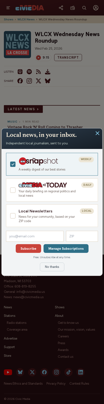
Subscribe (28, 248)
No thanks (52, 267)
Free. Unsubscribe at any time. (52, 257)
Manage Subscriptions (66, 248)
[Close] (97, 133)
